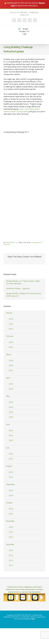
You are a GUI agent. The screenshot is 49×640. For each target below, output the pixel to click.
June (8, 424)
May (8, 396)
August (9, 466)
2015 (11, 318)
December (10, 544)
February (9, 336)
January (9, 312)
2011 (11, 537)
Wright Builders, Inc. (11, 242)
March (8, 354)
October (9, 502)
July (7, 447)
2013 (11, 328)
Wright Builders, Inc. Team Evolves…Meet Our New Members (23, 282)
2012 (11, 370)
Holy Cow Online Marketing (22, 619)
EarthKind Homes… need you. (18, 288)
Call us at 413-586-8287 (19, 12)
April (8, 377)
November (10, 521)
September (10, 484)
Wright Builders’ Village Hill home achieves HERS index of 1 (23, 294)
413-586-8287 (24, 617)
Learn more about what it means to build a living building (22, 110)
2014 (11, 323)
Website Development (37, 617)
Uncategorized (36, 242)
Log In (33, 619)
